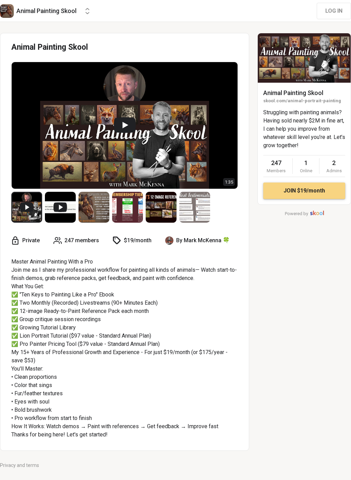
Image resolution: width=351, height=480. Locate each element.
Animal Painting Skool (293, 92)
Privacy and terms (19, 465)
